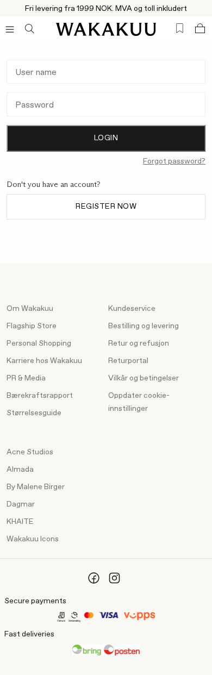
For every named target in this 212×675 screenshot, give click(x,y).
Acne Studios (30, 452)
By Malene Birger (36, 487)
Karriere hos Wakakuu (44, 361)
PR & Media (26, 378)
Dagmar (21, 504)
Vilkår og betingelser (143, 378)
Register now (106, 206)
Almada (20, 469)
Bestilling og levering (143, 326)
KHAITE (20, 522)
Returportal (128, 361)
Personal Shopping (39, 343)
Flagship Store (32, 326)
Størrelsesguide (34, 413)
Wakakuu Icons (33, 539)
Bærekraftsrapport (40, 396)
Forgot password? (174, 161)
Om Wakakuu (30, 309)
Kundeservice (131, 309)
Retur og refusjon (138, 343)
